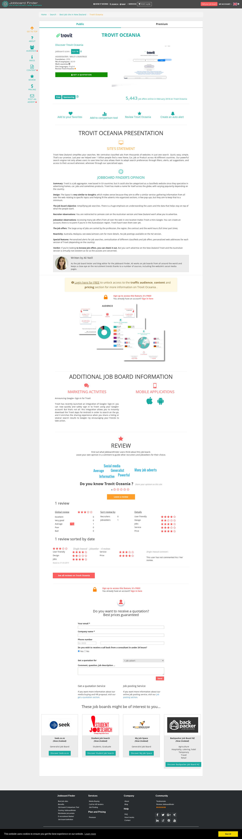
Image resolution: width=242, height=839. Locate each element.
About (32, 41)
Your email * (84, 623)
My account (225, 4)
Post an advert (32, 100)
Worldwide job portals (66, 813)
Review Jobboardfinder (165, 804)
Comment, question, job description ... (96, 665)
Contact (127, 820)
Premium (92, 817)
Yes (81, 651)
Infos (32, 60)
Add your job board (209, 4)
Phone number (85, 639)
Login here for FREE (87, 282)
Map (123, 4)
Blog (126, 804)
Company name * (86, 631)
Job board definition (65, 819)
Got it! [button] (228, 834)
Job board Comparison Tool (68, 807)
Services (132, 4)
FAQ (126, 814)
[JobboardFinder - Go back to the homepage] (22, 4)
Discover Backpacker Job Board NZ (183, 764)
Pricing (32, 89)
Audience (31, 50)
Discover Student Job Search (100, 753)
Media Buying (94, 801)
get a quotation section (88, 697)
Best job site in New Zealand (73, 14)
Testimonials (161, 801)
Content (31, 70)
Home (44, 14)
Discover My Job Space (141, 753)
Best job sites (63, 801)
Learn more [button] (90, 834)
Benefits (61, 804)
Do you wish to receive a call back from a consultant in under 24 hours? (112, 647)
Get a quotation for (87, 660)
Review (32, 79)
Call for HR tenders (96, 804)
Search (114, 4)
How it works (101, 4)
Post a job (145, 4)
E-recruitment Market (66, 816)
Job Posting (93, 807)
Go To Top (32, 31)
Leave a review (121, 496)
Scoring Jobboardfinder (67, 810)
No (87, 651)
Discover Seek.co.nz (60, 753)
